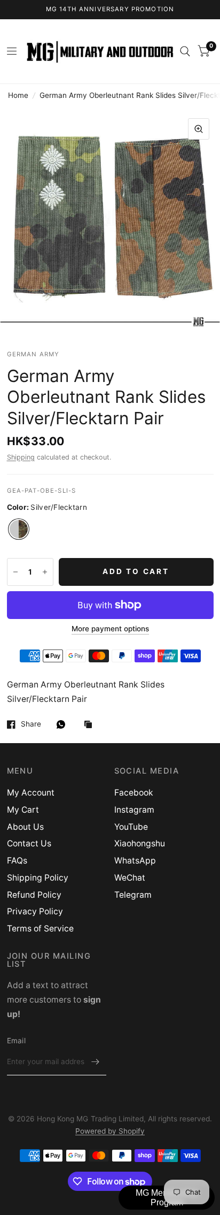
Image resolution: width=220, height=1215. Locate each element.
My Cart (23, 810)
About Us (25, 827)
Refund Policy (34, 895)
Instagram (134, 810)
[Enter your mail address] (95, 1061)
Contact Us (29, 843)
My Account (30, 793)
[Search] (185, 51)
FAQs (17, 860)
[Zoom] (198, 129)
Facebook (133, 793)
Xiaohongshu (139, 843)
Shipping (21, 457)
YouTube (131, 827)
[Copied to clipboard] (91, 725)
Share (31, 724)
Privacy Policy (35, 911)
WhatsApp (135, 860)
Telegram (133, 895)
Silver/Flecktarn (18, 529)
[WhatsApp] (63, 724)
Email (16, 1040)
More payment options (110, 629)
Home (18, 95)
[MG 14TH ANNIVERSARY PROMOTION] (110, 9)
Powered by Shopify (110, 1131)
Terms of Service (40, 928)
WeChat (129, 878)
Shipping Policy (37, 878)
